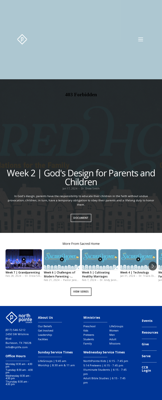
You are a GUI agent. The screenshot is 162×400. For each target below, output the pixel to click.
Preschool (89, 326)
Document (81, 218)
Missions (114, 343)
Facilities (43, 339)
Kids (85, 330)
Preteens (88, 335)
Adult (112, 339)
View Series (81, 291)
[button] (153, 266)
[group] (24, 264)
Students (88, 339)
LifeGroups (116, 326)
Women (113, 330)
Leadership (45, 335)
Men (112, 335)
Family (87, 343)
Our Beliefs (45, 326)
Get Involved (45, 330)
